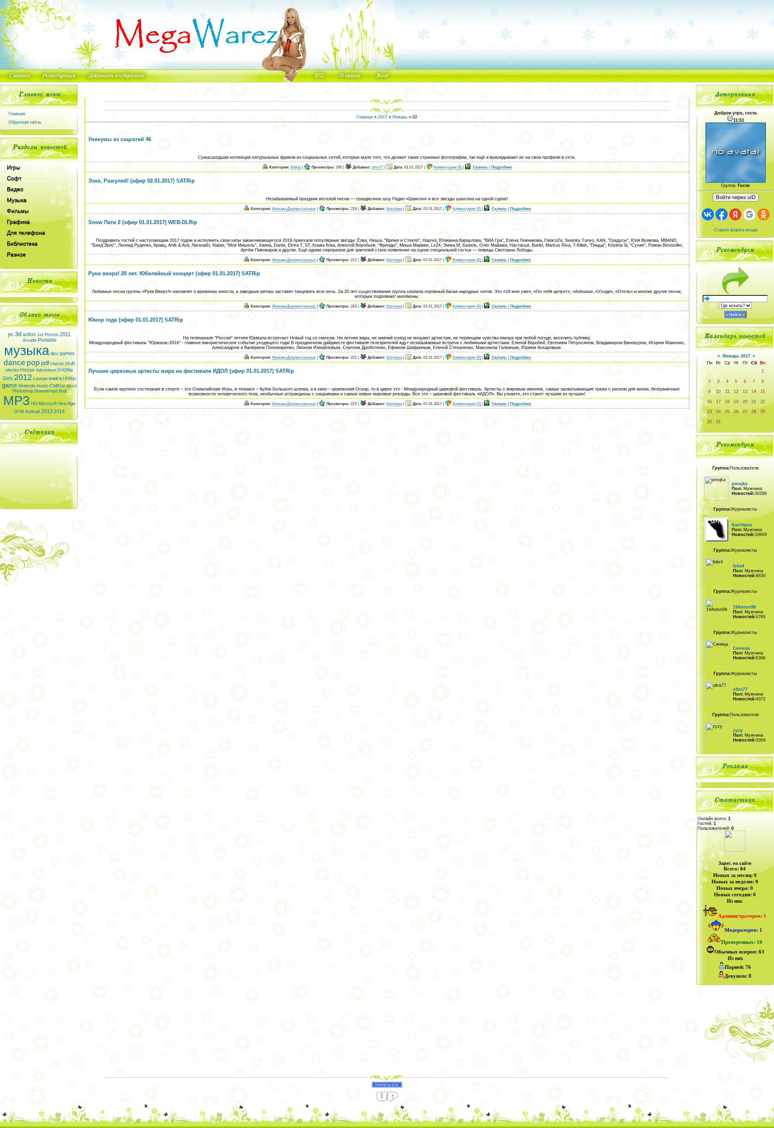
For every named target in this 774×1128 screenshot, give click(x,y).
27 (745, 411)
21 (753, 401)
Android (32, 411)
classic (57, 363)
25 (727, 411)
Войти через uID (735, 197)
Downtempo (46, 390)
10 (718, 391)
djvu (54, 353)
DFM (19, 411)
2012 (23, 377)
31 (718, 421)
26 (736, 411)
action (29, 334)
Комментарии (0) (448, 167)
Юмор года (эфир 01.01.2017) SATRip (135, 320)
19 (736, 401)
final (63, 390)
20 (745, 401)
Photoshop (22, 390)
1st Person (47, 334)
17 (718, 401)
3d (18, 334)
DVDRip (65, 370)
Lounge (40, 378)
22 (762, 401)
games (67, 353)
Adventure (46, 370)
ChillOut (57, 385)
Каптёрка (394, 209)
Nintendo (26, 385)
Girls (8, 378)
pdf (45, 363)
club (70, 363)
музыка (26, 350)
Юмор (296, 167)
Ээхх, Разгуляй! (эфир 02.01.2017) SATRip (141, 181)
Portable (47, 340)
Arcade (30, 340)
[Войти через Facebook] (722, 214)
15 (762, 391)
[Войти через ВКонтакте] (708, 214)
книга (55, 378)
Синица (741, 648)
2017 (382, 116)
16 (709, 401)
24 (718, 411)
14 (753, 391)
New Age (66, 403)
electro (12, 370)
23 (709, 411)
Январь (400, 116)
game (9, 385)
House (27, 370)
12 (736, 391)
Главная (16, 113)
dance (14, 362)
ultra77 (377, 167)
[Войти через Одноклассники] (763, 214)
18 (727, 401)
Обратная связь (25, 122)
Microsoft (48, 403)
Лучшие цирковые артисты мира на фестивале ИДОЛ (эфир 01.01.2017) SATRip (191, 371)
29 (762, 411)
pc (11, 334)
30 (709, 421)
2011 (65, 334)
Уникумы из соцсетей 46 (119, 139)
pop (33, 362)
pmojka (739, 483)
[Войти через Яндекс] (735, 214)
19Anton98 (744, 607)
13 (745, 391)
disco (71, 385)
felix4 (738, 565)
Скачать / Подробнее (492, 167)
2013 (46, 411)
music (42, 385)
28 (753, 411)
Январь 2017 (736, 355)
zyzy (738, 730)
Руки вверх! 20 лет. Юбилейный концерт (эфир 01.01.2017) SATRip (174, 273)
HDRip (69, 378)
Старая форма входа (735, 229)
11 (727, 391)
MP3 (16, 400)
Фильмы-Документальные (294, 209)
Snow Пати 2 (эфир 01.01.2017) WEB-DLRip (142, 222)
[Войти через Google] (749, 214)
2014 (59, 411)
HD (34, 403)
